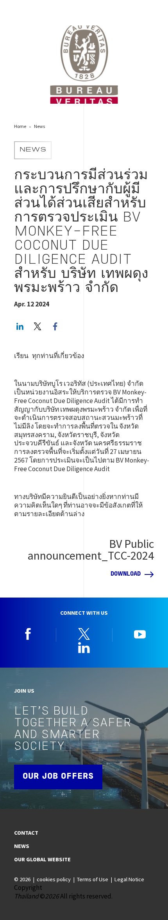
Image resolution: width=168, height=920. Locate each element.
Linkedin (84, 648)
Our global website (42, 859)
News (39, 126)
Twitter (37, 326)
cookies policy (54, 879)
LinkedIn (20, 326)
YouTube (140, 634)
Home (20, 126)
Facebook (28, 634)
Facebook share (55, 326)
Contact (26, 832)
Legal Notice (129, 879)
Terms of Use (92, 879)
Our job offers (58, 776)
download (126, 574)
